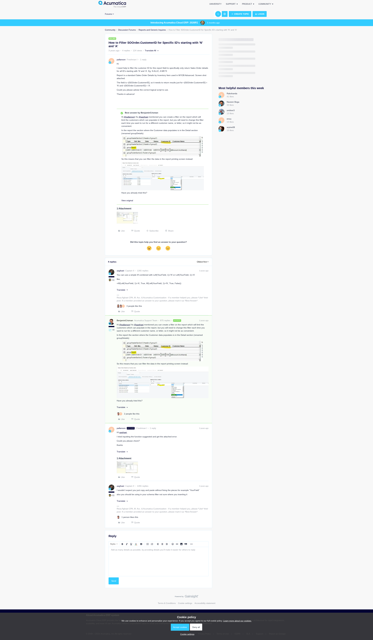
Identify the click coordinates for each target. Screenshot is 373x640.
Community (264, 4)
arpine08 (231, 127)
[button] (240, 14)
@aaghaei (143, 117)
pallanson (121, 59)
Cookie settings (185, 603)
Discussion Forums (127, 30)
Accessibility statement (205, 603)
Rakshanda (232, 93)
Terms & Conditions (167, 603)
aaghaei (120, 270)
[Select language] (225, 14)
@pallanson (129, 117)
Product (247, 4)
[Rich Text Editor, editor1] (158, 561)
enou (229, 119)
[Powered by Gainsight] (186, 597)
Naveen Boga (233, 102)
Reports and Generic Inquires (152, 30)
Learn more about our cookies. (237, 621)
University (215, 4)
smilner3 (231, 110)
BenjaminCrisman (125, 320)
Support (231, 4)
